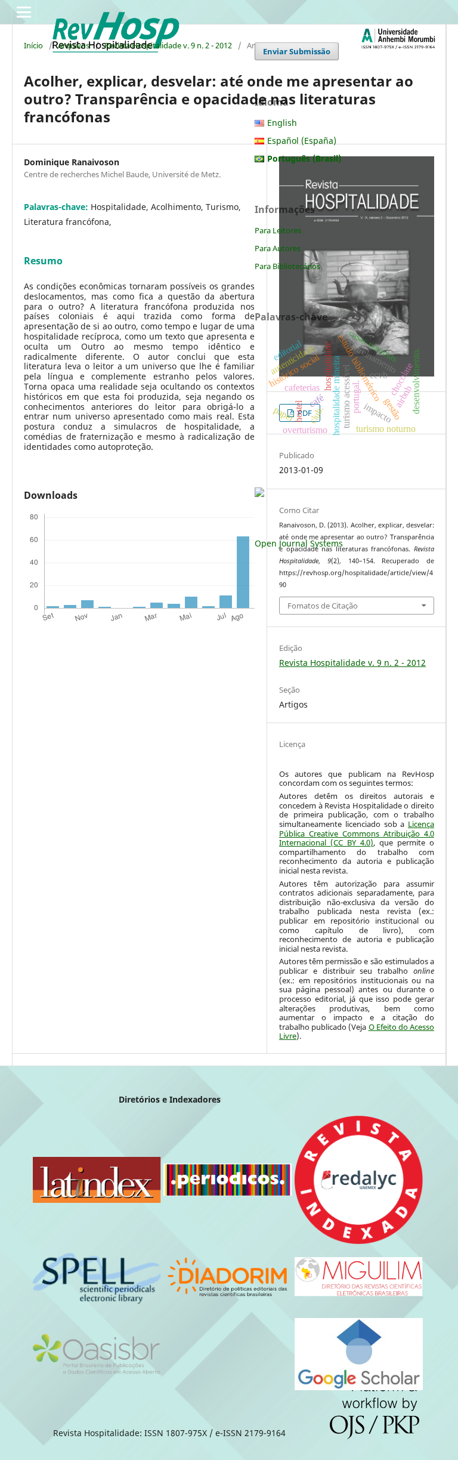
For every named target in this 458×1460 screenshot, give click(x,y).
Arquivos (73, 45)
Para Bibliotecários (287, 266)
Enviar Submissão (296, 51)
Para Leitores (278, 230)
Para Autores (278, 248)
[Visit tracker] (259, 493)
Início (33, 45)
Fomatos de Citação (322, 605)
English (282, 122)
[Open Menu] (24, 12)
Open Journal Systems (299, 543)
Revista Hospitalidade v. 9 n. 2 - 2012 (168, 45)
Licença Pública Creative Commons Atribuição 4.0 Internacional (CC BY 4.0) (356, 833)
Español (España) (301, 140)
